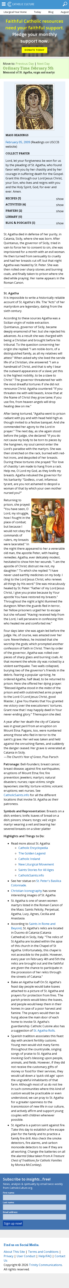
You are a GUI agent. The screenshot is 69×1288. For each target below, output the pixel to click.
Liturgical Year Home (15, 12)
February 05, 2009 (18, 142)
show (59, 199)
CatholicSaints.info (16, 795)
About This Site (14, 1252)
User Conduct (26, 1256)
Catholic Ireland (29, 859)
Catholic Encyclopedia (33, 848)
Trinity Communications (45, 1265)
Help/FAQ (45, 1256)
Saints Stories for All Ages (36, 870)
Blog (50, 12)
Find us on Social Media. (21, 1245)
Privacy (8, 1256)
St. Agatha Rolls (44, 1030)
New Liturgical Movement (36, 864)
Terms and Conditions (43, 1252)
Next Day (43, 64)
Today (37, 12)
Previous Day (25, 64)
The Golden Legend (31, 853)
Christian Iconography (26, 891)
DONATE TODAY (34, 50)
